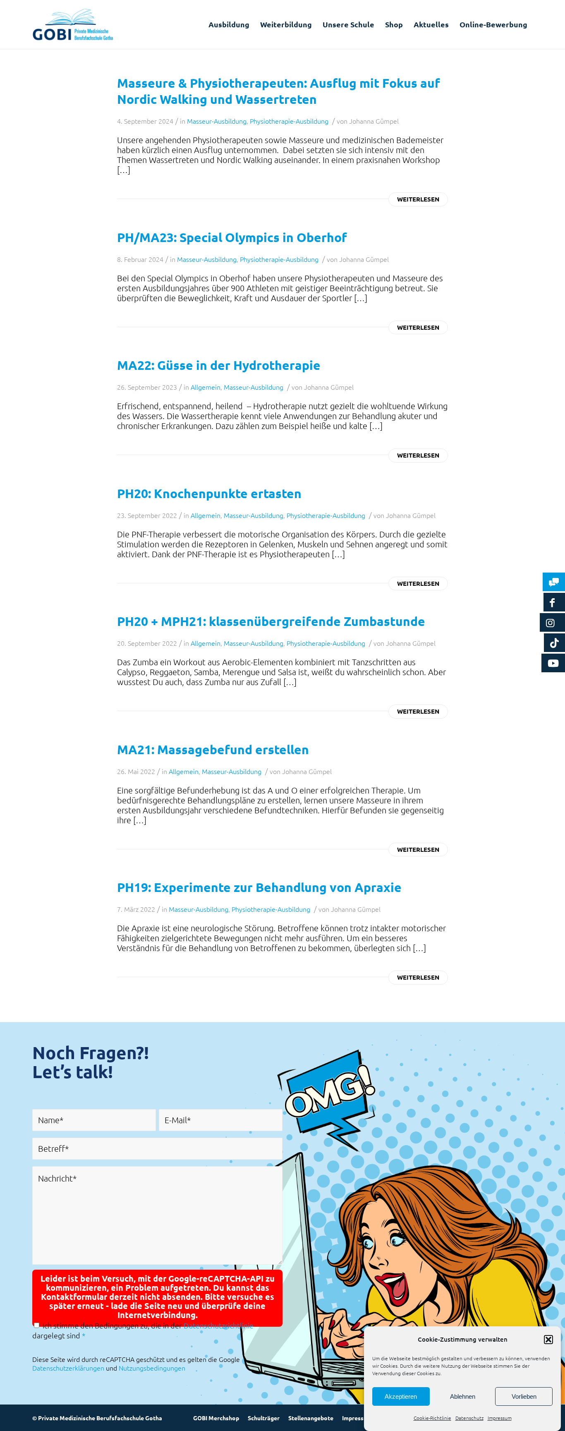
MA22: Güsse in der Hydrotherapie (219, 365)
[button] (548, 1339)
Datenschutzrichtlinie (219, 1325)
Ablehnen (462, 1396)
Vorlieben (524, 1396)
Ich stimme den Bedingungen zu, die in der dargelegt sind (143, 1330)
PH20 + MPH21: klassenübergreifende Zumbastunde (271, 621)
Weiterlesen (418, 199)
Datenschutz (469, 1417)
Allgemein (205, 386)
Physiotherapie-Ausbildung (289, 120)
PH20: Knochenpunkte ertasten (209, 493)
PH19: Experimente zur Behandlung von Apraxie (259, 887)
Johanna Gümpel (374, 120)
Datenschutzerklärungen (68, 1367)
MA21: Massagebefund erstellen (213, 749)
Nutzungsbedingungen (152, 1367)
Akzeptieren (401, 1396)
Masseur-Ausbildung (217, 120)
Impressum (500, 1417)
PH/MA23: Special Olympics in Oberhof (232, 237)
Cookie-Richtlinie (432, 1417)
